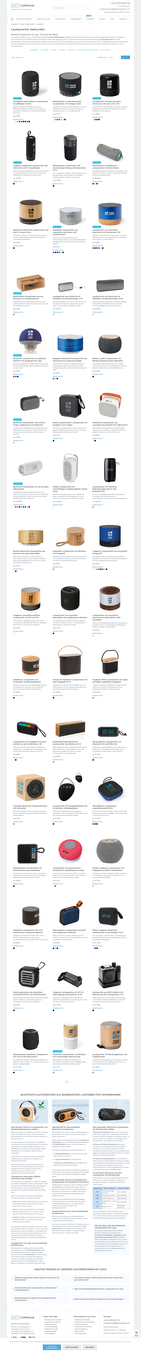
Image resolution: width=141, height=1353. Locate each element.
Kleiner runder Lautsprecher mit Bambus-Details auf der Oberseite (107, 359)
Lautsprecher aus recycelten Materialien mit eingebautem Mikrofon (70, 616)
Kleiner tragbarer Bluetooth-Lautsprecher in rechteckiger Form (107, 931)
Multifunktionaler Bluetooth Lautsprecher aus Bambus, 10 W (67, 743)
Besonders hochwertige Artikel (53, 1319)
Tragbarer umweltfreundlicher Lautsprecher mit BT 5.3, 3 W (26, 616)
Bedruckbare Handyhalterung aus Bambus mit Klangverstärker (28, 297)
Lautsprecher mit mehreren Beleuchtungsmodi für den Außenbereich (104, 489)
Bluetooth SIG (71, 1189)
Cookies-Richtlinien (125, 1341)
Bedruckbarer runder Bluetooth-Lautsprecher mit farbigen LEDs (67, 102)
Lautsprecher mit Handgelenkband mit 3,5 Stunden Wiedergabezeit (70, 807)
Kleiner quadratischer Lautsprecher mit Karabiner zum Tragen (70, 424)
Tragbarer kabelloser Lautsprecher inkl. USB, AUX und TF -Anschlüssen (30, 167)
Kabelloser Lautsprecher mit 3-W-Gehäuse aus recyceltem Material (28, 931)
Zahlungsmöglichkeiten (81, 1329)
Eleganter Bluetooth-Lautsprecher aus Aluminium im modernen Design (70, 359)
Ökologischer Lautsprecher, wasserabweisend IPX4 (104, 807)
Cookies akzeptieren (51, 1347)
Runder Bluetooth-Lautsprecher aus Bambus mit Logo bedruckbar (29, 552)
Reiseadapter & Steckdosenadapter (87, 50)
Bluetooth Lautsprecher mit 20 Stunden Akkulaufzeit (31, 488)
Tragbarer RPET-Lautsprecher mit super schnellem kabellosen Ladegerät (110, 681)
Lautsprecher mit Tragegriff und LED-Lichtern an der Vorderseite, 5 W (29, 743)
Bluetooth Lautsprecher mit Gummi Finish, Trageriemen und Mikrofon (29, 424)
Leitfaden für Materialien (51, 1326)
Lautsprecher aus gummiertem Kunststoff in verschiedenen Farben (68, 869)
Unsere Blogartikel (50, 1333)
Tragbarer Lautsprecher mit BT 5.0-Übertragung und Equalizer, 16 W (68, 993)
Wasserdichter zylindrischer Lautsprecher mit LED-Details (105, 167)
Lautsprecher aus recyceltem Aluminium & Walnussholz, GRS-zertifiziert (106, 617)
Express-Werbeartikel (50, 1324)
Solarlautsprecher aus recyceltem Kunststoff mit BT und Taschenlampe (29, 993)
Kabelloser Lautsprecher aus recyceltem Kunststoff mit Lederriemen (110, 424)
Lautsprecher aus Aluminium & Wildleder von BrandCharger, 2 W (67, 297)
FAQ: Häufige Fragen (80, 1333)
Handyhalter (45, 50)
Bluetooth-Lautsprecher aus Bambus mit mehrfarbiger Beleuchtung (69, 1055)
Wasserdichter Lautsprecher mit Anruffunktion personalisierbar (27, 869)
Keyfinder (54, 50)
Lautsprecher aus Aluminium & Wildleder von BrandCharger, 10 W (107, 297)
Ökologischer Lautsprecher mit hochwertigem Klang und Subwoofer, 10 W (69, 168)
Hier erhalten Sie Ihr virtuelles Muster (85, 1322)
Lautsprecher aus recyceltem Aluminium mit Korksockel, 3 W (106, 231)
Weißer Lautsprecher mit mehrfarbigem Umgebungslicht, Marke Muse (70, 489)
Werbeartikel (14, 24)
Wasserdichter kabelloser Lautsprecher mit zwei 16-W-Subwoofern (30, 1055)
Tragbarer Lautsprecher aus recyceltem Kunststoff (109, 552)
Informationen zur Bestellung (82, 1319)
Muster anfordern (79, 1331)
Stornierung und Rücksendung (83, 1326)
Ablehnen (89, 1347)
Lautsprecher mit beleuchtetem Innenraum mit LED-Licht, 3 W (106, 102)
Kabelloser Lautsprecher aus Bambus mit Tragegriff (69, 552)
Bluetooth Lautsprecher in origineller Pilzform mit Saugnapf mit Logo (29, 359)
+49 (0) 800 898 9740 (120, 3)
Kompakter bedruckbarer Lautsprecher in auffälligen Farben (30, 102)
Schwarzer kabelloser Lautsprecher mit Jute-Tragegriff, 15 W (70, 681)
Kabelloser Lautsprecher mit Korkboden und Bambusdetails (27, 681)
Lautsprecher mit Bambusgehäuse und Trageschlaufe (109, 1055)
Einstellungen (71, 1347)
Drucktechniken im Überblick (53, 1322)
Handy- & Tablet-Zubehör (27, 24)
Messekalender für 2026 (51, 1329)
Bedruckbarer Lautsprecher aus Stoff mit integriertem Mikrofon (69, 931)
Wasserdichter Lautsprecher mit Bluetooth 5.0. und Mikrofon (106, 743)
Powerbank (71, 50)
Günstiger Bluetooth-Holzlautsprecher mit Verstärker (30, 807)
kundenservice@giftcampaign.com (115, 9)
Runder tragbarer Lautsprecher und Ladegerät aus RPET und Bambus (108, 869)
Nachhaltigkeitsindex (50, 1331)
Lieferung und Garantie (81, 1324)
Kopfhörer (62, 50)
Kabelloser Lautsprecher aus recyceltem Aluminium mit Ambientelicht (65, 232)
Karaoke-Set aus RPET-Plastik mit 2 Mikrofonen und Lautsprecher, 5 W (108, 993)
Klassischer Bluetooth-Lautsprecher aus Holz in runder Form (30, 231)
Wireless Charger (106, 50)
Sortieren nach (102, 57)
